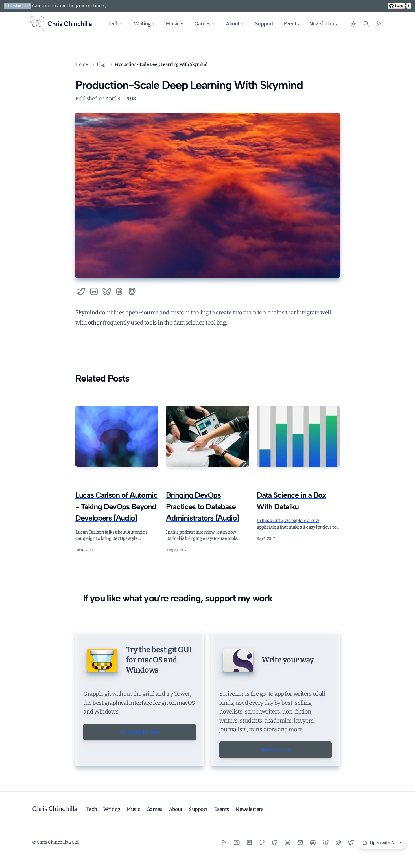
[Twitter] (351, 842)
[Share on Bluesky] (106, 291)
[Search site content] (366, 24)
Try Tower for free (140, 732)
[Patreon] (262, 842)
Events (291, 24)
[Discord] (313, 842)
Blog (101, 64)
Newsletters (323, 24)
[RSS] (224, 842)
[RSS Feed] (379, 24)
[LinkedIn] (287, 842)
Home (81, 64)
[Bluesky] (325, 842)
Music (172, 24)
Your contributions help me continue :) (69, 5)
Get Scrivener (275, 750)
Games (203, 24)
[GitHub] (274, 842)
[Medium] (249, 842)
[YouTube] (236, 842)
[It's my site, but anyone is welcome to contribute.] (399, 6)
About (233, 24)
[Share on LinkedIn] (94, 291)
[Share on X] (81, 291)
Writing (142, 24)
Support (264, 24)
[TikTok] (338, 842)
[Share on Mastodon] (132, 291)
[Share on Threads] (119, 291)
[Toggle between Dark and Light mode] (353, 24)
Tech (113, 24)
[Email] (300, 842)
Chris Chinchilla (54, 809)
